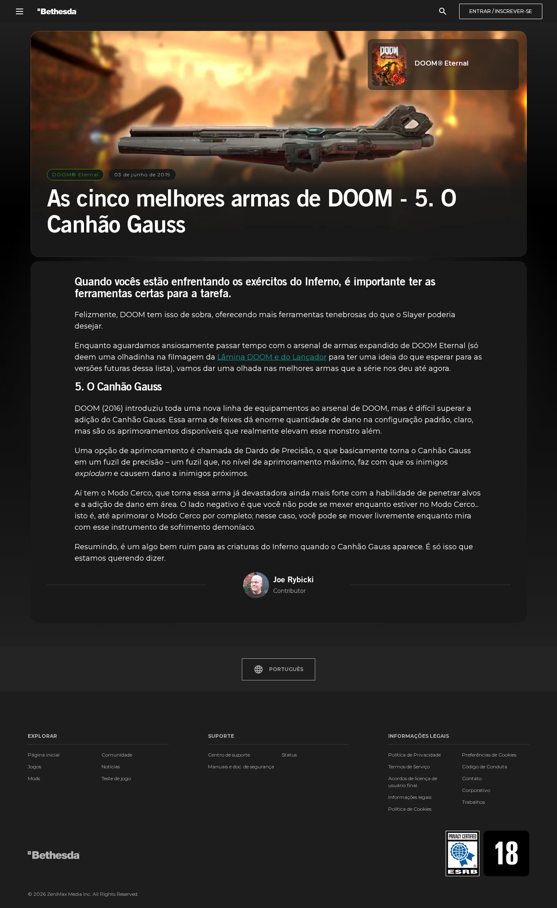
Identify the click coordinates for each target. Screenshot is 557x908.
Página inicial (44, 755)
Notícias (111, 766)
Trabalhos (473, 802)
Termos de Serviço (409, 766)
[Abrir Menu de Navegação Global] (19, 11)
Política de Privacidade (414, 755)
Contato (472, 778)
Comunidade (117, 755)
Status (289, 755)
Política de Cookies (409, 809)
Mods (34, 778)
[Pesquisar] (443, 11)
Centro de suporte (229, 755)
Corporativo (476, 790)
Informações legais (409, 797)
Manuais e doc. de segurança (241, 766)
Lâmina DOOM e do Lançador (272, 357)
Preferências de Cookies (489, 755)
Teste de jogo (116, 778)
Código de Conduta (484, 766)
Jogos (34, 766)
